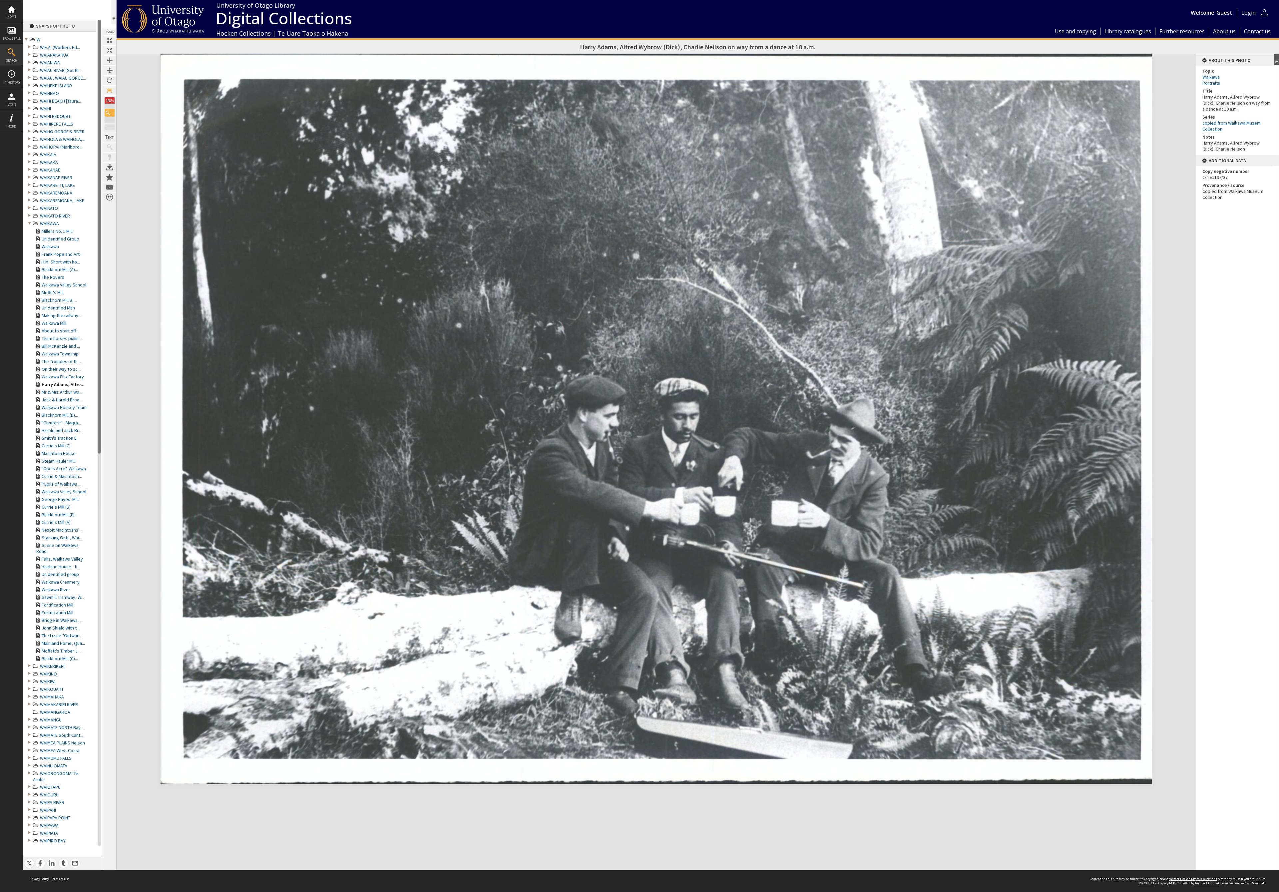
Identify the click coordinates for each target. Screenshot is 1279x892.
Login (11, 104)
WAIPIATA (49, 833)
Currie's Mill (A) (56, 522)
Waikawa (50, 246)
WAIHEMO (49, 93)
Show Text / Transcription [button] (109, 137)
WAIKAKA (49, 162)
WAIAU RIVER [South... (61, 70)
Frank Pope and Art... (62, 254)
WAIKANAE (50, 170)
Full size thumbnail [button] (109, 40)
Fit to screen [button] (109, 50)
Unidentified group (60, 574)
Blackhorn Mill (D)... (60, 415)
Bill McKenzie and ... (61, 346)
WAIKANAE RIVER (56, 178)
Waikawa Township (60, 354)
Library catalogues (1127, 31)
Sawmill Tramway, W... (63, 597)
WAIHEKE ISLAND (56, 86)
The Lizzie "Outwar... (61, 636)
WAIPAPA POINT (55, 818)
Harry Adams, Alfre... (63, 384)
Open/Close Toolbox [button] (113, 12)
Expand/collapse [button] (1276, 59)
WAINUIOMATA (53, 766)
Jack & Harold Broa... (62, 400)
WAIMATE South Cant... (61, 735)
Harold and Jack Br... (61, 430)
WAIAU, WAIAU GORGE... (63, 78)
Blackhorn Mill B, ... (60, 300)
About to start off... (60, 331)
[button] (110, 113)
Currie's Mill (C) (56, 446)
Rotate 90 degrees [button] (109, 80)
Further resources (1182, 31)
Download (109, 167)
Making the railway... (61, 315)
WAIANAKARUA (54, 55)
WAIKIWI (48, 681)
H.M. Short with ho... (61, 262)
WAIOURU (49, 795)
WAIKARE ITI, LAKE (57, 185)
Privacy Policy (39, 879)
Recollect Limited (1207, 883)
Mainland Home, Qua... (63, 643)
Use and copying (1075, 31)
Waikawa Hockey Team (64, 407)
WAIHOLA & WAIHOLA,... (62, 139)
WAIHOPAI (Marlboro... (61, 147)
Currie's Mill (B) (56, 507)
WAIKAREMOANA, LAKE (62, 201)
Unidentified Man (58, 308)
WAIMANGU (51, 720)
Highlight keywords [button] (109, 157)
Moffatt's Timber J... (61, 651)
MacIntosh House (59, 453)
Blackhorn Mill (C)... (60, 659)
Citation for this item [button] (109, 197)
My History (11, 82)
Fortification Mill (57, 605)
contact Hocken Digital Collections (1193, 879)
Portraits (1211, 83)
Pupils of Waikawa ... (61, 484)
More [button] (11, 126)
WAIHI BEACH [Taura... (60, 101)
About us (1224, 31)
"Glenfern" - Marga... (61, 423)
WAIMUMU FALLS (56, 758)
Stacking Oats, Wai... (62, 538)
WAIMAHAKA (52, 697)
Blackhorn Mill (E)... (60, 515)
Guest (1224, 12)
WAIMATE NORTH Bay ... (62, 727)
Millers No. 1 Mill (57, 231)
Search (11, 60)
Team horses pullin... (62, 338)
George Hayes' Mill (60, 499)
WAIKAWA (49, 223)
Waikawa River (56, 590)
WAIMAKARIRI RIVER (59, 704)
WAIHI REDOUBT (55, 116)
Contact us (1257, 31)
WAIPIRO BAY (53, 841)
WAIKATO (49, 208)
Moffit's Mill (53, 292)
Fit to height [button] (109, 70)
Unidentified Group (60, 239)
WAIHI (45, 109)
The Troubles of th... (61, 361)
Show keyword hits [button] (109, 147)
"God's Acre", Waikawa (64, 469)
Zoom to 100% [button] (109, 90)
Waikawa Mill (54, 323)
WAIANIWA (50, 63)
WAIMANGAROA (55, 712)
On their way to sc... (61, 369)
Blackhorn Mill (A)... (60, 269)
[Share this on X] (29, 859)
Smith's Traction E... (61, 438)
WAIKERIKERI (52, 666)
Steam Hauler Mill (59, 461)
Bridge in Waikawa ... (62, 620)
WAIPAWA (49, 825)
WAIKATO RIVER (55, 216)
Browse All (12, 38)
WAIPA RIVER (52, 802)
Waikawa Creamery (61, 582)
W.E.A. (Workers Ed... (60, 47)
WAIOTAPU (50, 787)
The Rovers (53, 277)
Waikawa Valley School (64, 285)
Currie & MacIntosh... (62, 476)
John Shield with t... (61, 628)
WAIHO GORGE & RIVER (62, 132)
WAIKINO (48, 674)
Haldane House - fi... (61, 567)
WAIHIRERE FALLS (56, 124)
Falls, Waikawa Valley (62, 559)
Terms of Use (60, 879)
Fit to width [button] (109, 60)
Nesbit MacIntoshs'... (62, 530)
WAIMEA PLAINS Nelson (62, 743)
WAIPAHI (48, 810)
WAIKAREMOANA (56, 193)
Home (11, 16)
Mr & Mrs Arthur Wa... (62, 392)
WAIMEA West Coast (60, 750)
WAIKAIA (48, 155)
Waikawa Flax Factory (63, 377)
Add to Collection (109, 177)
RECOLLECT (1146, 883)
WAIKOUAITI (51, 689)
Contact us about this (109, 187)
